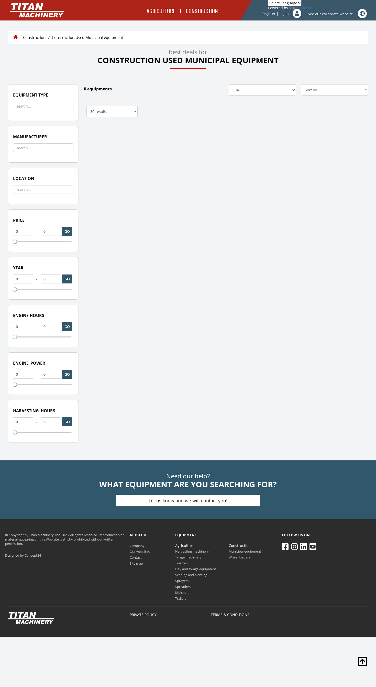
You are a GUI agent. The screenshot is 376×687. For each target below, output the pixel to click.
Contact (136, 557)
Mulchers (182, 592)
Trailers (180, 598)
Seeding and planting (191, 575)
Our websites (140, 551)
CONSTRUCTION (202, 11)
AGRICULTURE (161, 11)
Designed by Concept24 (23, 555)
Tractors (181, 563)
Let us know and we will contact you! (188, 501)
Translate (306, 7)
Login (284, 13)
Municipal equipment (245, 551)
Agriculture (184, 545)
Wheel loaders (239, 557)
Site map (136, 563)
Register (268, 13)
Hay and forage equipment (195, 569)
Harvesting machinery (192, 551)
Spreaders (183, 586)
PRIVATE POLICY (143, 614)
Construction (240, 545)
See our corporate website (331, 14)
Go (67, 231)
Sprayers (182, 580)
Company (137, 545)
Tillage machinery (188, 557)
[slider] (15, 242)
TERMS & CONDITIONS (230, 614)
